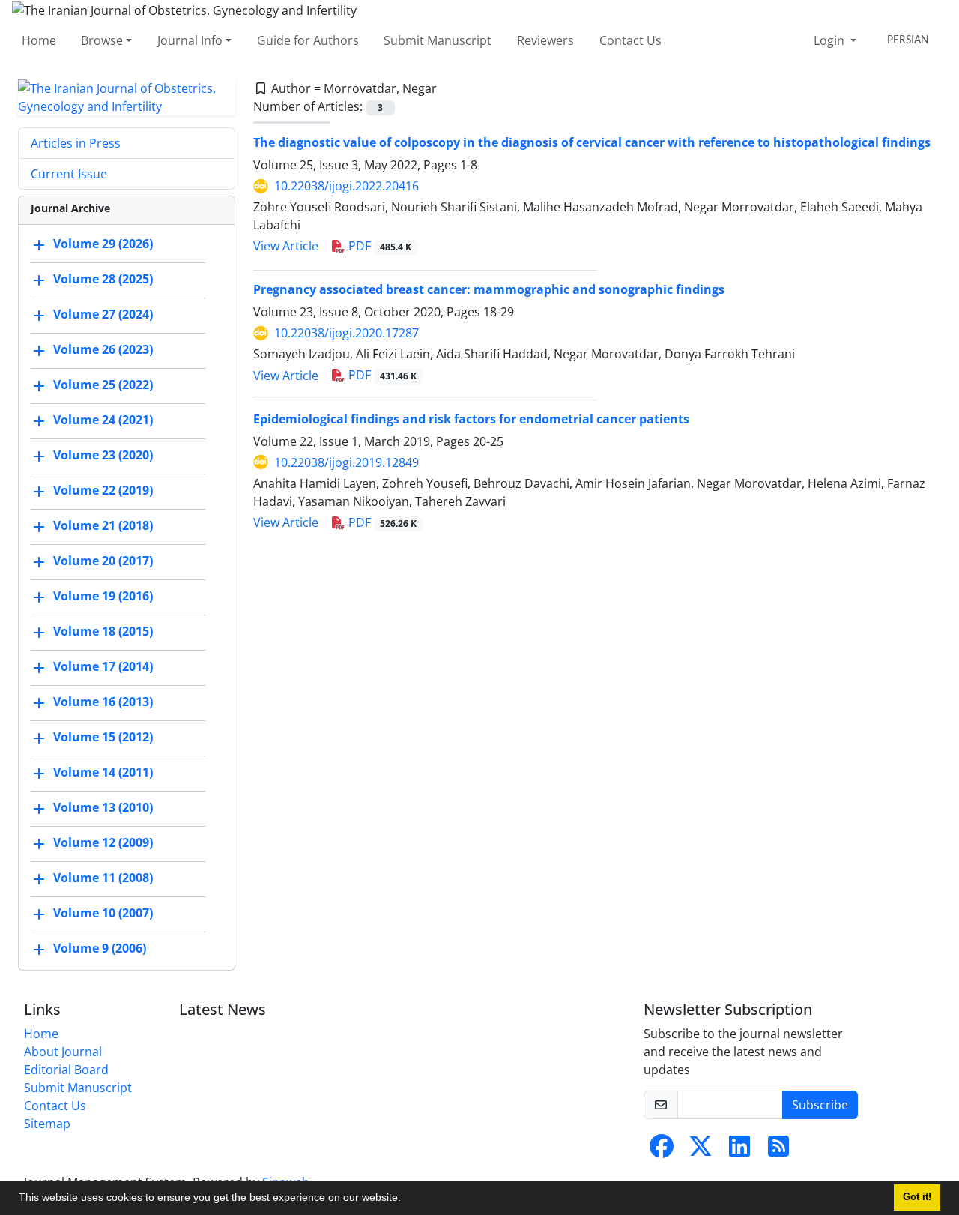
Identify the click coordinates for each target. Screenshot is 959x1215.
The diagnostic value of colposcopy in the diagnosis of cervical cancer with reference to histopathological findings (592, 142)
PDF (378, 246)
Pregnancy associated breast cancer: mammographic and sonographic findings (488, 289)
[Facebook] (662, 1150)
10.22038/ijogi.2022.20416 (346, 186)
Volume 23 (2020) (103, 455)
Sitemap (47, 1123)
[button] (406, 1199)
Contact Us (630, 40)
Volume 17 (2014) (103, 666)
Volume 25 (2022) (103, 384)
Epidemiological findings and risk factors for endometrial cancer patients (471, 419)
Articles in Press (76, 143)
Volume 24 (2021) (103, 419)
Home (39, 40)
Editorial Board (66, 1069)
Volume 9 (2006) (99, 948)
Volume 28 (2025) (103, 279)
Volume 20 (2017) (103, 560)
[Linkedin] (739, 1150)
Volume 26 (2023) (103, 349)
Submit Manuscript (437, 40)
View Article (285, 246)
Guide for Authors (308, 40)
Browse (102, 40)
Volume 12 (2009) (103, 842)
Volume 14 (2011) (103, 772)
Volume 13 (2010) (103, 807)
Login (830, 40)
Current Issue (69, 174)
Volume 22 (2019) (103, 490)
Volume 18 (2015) (103, 631)
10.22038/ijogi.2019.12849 (346, 462)
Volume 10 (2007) (103, 913)
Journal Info (190, 40)
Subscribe (820, 1105)
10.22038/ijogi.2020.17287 (346, 333)
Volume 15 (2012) (103, 737)
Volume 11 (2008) (103, 877)
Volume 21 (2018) (103, 525)
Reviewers (545, 40)
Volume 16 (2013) (103, 701)
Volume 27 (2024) (103, 314)
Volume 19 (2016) (103, 596)
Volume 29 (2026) (103, 243)
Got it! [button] (917, 1197)
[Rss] (778, 1150)
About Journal (63, 1051)
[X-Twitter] (701, 1150)
